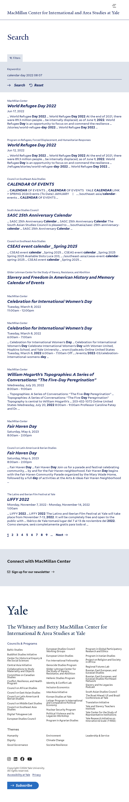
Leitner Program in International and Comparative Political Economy (64, 703)
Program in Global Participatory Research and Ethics (104, 650)
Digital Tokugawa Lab (19, 714)
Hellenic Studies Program (60, 678)
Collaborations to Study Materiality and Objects (20, 670)
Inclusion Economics (57, 687)
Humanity (12, 736)
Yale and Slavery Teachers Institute (100, 707)
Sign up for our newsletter (31, 572)
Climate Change (55, 740)
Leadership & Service (97, 736)
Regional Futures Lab (97, 667)
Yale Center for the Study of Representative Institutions (101, 713)
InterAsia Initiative (56, 692)
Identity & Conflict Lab (59, 683)
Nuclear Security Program (61, 710)
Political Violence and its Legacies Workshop (60, 715)
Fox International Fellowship (62, 661)
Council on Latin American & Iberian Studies (23, 698)
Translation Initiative (97, 702)
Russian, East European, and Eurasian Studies (101, 671)
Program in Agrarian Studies (62, 720)
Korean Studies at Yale (59, 697)
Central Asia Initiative (19, 665)
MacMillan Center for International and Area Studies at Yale (63, 13)
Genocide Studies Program (61, 665)
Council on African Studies (22, 688)
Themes (13, 729)
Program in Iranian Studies (100, 656)
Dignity (11, 740)
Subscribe (24, 785)
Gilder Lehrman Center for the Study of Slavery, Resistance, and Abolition (61, 671)
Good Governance (17, 745)
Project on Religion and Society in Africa (103, 661)
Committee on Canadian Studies (21, 676)
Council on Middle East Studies (24, 703)
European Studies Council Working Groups (60, 650)
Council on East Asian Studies (23, 693)
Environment (53, 736)
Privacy (36, 774)
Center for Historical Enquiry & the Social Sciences (24, 659)
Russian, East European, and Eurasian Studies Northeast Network (101, 678)
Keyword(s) (14, 69)
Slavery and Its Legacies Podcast (99, 686)
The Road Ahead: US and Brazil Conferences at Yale (103, 697)
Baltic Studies (15, 650)
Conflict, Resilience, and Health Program (24, 682)
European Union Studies (59, 656)
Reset (38, 85)
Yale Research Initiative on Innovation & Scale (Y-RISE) (101, 719)
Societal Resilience (57, 745)
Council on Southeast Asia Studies (22, 708)
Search (19, 85)
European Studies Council (21, 719)
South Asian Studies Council (101, 692)
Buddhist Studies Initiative (22, 655)
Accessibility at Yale (18, 774)
